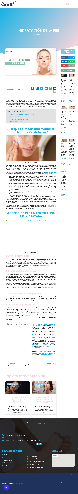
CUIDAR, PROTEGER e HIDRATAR (43, 344)
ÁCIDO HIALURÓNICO (40, 337)
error (38, 103)
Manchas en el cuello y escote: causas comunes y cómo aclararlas (72, 117)
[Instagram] (40, 444)
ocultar (24, 111)
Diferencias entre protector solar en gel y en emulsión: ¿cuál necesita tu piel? (72, 149)
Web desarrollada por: (65, 483)
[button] (67, 4)
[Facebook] (37, 444)
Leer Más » (63, 94)
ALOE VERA (45, 346)
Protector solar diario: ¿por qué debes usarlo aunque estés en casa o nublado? (44, 400)
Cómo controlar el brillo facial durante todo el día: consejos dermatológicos (17, 400)
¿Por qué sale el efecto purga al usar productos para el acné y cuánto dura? (64, 118)
